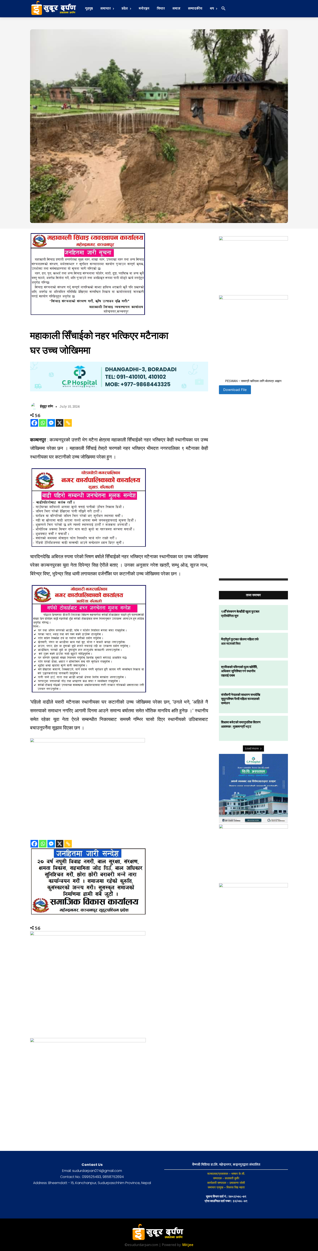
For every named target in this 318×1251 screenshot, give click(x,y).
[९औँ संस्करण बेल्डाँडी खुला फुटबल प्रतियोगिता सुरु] (275, 617)
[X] (59, 423)
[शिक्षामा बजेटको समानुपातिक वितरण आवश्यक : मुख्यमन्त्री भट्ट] (275, 728)
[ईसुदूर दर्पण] (35, 406)
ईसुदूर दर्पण (46, 406)
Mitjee (187, 1244)
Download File (235, 389)
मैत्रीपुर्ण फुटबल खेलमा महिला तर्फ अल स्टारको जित (240, 641)
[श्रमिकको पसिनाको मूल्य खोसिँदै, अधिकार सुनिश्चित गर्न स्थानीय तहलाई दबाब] (275, 673)
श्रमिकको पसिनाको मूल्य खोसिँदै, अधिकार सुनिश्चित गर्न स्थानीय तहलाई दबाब (239, 671)
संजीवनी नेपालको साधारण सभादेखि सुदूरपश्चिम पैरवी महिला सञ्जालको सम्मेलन (240, 699)
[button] (223, 8)
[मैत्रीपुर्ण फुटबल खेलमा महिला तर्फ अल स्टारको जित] (275, 645)
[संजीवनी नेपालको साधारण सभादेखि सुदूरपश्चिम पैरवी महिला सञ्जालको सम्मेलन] (275, 700)
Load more (252, 748)
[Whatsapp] (43, 423)
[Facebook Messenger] (51, 423)
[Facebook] (34, 423)
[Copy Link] (68, 423)
